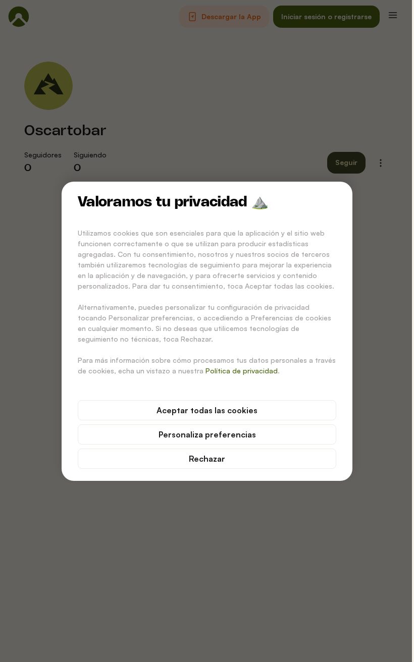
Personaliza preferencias (207, 434)
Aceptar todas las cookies (207, 410)
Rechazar (207, 459)
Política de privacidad (241, 370)
